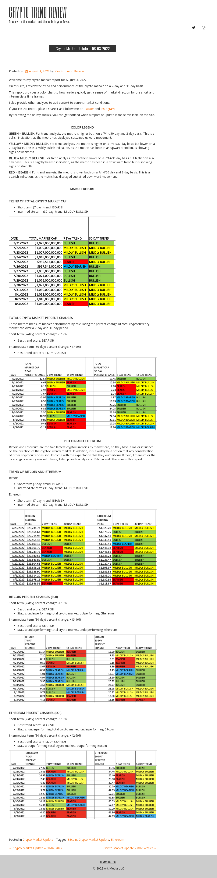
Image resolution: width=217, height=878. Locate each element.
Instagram (108, 109)
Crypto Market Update (38, 840)
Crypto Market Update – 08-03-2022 (83, 48)
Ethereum (117, 840)
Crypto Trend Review (38, 11)
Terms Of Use (108, 862)
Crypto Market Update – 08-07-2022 (130, 848)
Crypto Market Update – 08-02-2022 (35, 848)
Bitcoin (72, 840)
